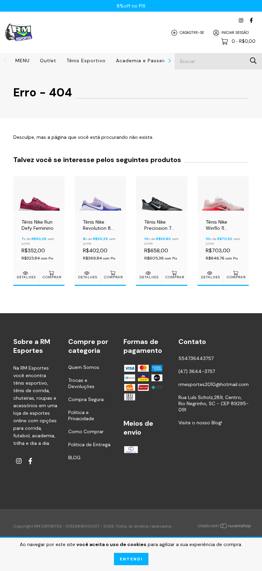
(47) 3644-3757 (196, 371)
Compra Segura (86, 399)
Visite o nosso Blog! (200, 423)
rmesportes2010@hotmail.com (213, 384)
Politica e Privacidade (81, 415)
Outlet (48, 60)
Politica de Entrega (89, 444)
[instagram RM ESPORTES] (241, 20)
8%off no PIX (131, 6)
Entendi (131, 559)
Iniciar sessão (235, 32)
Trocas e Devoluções (81, 383)
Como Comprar (86, 431)
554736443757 (196, 358)
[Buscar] (253, 61)
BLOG (74, 457)
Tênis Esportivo (86, 60)
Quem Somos (83, 367)
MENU (22, 60)
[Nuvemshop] (225, 527)
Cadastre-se (192, 32)
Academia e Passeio (141, 60)
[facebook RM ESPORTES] (251, 20)
